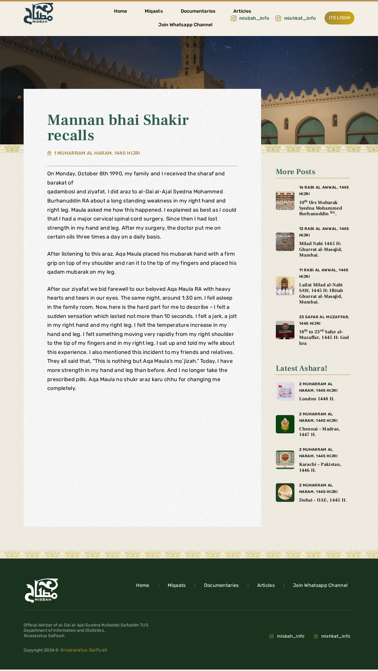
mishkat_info (336, 636)
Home (120, 11)
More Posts (295, 172)
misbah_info (290, 636)
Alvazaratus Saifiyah (83, 650)
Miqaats (154, 11)
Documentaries (198, 11)
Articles (242, 11)
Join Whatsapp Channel (185, 24)
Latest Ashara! (301, 368)
